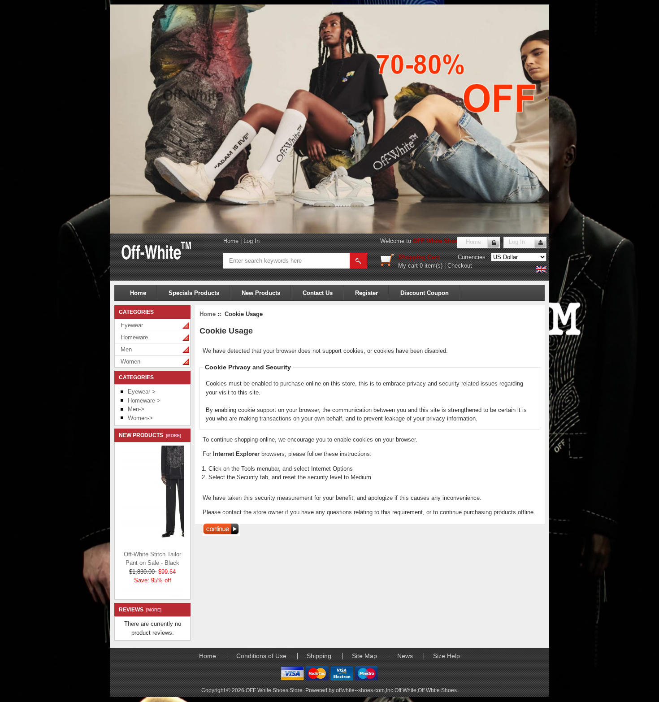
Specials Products (194, 293)
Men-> (136, 409)
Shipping (319, 655)
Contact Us (318, 293)
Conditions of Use (261, 655)
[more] (172, 435)
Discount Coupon (424, 293)
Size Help (446, 655)
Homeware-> (144, 400)
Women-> (140, 418)
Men (126, 349)
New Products (261, 293)
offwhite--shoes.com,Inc (365, 690)
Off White (405, 690)
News (405, 655)
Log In (251, 241)
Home (230, 241)
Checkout (459, 265)
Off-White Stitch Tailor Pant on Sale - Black (152, 554)
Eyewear (132, 325)
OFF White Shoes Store (445, 241)
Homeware (134, 337)
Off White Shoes (437, 690)
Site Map (364, 655)
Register (366, 293)
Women (130, 361)
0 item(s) (431, 265)
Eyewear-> (142, 391)
